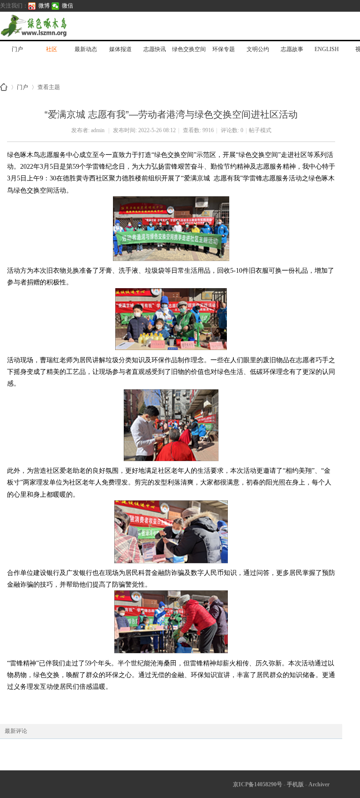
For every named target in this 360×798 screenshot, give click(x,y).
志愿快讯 (154, 49)
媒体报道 (120, 49)
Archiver (319, 784)
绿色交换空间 (189, 49)
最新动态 (86, 49)
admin (98, 130)
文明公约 (258, 49)
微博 (44, 5)
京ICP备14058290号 (257, 784)
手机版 (295, 784)
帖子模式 (260, 130)
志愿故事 (292, 49)
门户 (17, 49)
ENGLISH (327, 49)
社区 (51, 49)
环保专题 (223, 49)
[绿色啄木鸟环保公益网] (65, 25)
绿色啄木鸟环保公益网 (4, 87)
